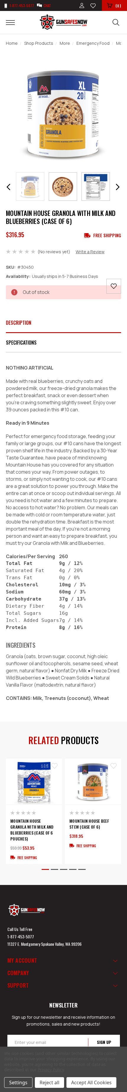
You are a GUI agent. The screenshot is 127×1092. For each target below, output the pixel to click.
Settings (18, 1082)
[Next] (117, 187)
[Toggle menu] (14, 22)
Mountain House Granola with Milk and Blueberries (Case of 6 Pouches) (31, 830)
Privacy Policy (51, 1069)
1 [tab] (45, 869)
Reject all (49, 1082)
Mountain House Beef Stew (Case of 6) (89, 824)
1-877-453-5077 (20, 936)
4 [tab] (72, 869)
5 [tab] (82, 869)
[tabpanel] (34, 811)
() (118, 5)
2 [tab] (54, 869)
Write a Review (90, 251)
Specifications (21, 342)
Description (18, 322)
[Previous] (8, 187)
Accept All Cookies (91, 1082)
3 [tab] (63, 869)
